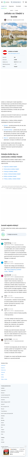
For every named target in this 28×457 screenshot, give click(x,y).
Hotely (2, 374)
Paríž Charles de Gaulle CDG (7, 413)
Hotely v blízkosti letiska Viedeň (12, 174)
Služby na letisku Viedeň (10, 176)
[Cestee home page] (6, 2)
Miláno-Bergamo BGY (5, 402)
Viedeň (16, 10)
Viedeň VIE (4, 6)
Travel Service (4, 411)
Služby (2, 377)
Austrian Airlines (8, 130)
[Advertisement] (14, 85)
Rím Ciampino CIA (5, 406)
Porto (2, 434)
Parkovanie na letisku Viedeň (11, 169)
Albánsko (3, 425)
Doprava (11, 6)
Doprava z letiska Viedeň (10, 166)
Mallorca (3, 431)
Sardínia (3, 399)
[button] (2, 2)
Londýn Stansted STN (5, 395)
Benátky (2, 420)
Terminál (18, 6)
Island (2, 422)
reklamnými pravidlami (17, 188)
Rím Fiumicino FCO (5, 397)
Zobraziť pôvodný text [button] (19, 244)
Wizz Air (6, 138)
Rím (2, 427)
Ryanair (6, 125)
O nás (2, 439)
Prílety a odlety (4, 379)
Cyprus (2, 429)
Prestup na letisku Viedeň (10, 171)
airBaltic (3, 388)
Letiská (11, 10)
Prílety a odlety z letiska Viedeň (12, 179)
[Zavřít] (25, 446)
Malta (2, 418)
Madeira (3, 415)
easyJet (2, 404)
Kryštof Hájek (9, 19)
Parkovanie (3, 370)
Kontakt (2, 442)
